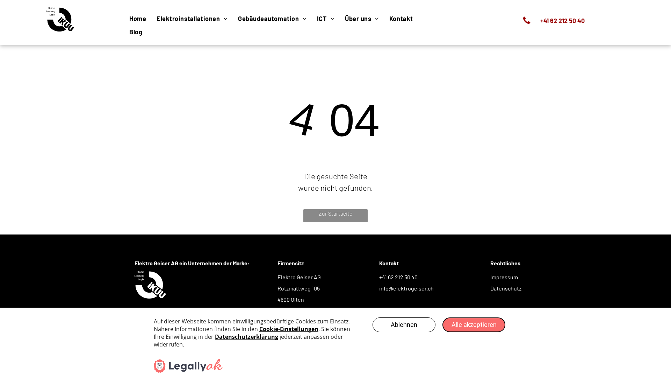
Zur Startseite (335, 213)
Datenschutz (505, 288)
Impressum (504, 277)
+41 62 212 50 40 (398, 277)
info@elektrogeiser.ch (406, 288)
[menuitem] (137, 18)
